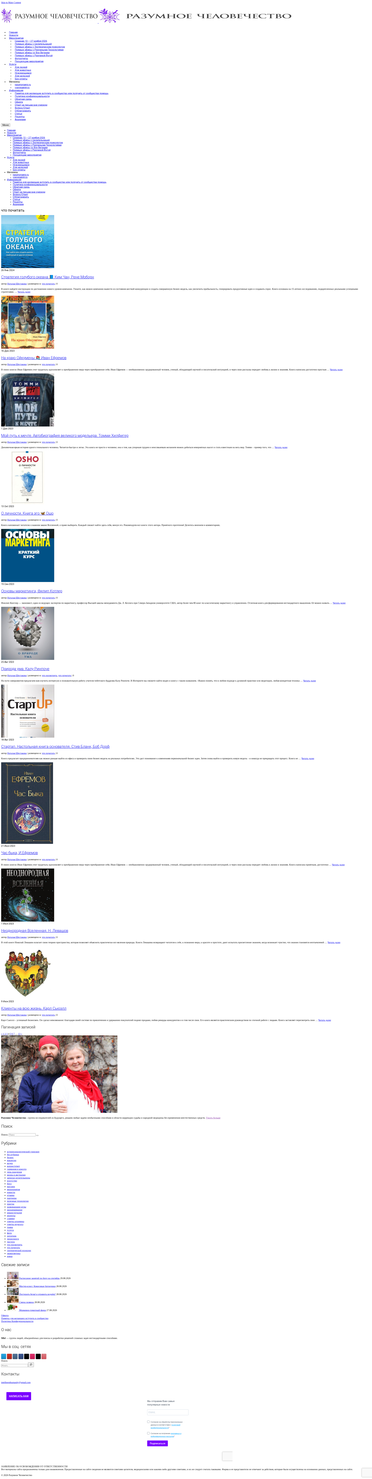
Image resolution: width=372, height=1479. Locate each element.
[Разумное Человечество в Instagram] (32, 1356)
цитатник (11, 1236)
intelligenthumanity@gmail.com (16, 1382)
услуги (10, 1230)
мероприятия (13, 1189)
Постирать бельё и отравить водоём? (37, 1294)
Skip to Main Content (11, 2)
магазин (11, 1186)
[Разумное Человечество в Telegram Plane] (3, 1356)
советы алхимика (15, 1221)
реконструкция (14, 1212)
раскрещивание (14, 1210)
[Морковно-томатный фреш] (13, 1310)
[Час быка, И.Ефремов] (27, 843)
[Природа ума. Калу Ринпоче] (27, 659)
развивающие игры (16, 1207)
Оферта (5, 1315)
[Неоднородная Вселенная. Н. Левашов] (27, 921)
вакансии (11, 1160)
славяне (11, 1218)
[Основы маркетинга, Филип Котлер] (27, 581)
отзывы (10, 1195)
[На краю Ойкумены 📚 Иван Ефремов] (27, 348)
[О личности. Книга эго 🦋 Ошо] (27, 503)
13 (19, 1034)
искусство (12, 1181)
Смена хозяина (26, 1302)
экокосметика (13, 1253)
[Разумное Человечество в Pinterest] (43, 1356)
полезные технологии (18, 1201)
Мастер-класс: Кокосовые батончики (37, 1286)
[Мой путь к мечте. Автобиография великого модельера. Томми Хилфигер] (27, 425)
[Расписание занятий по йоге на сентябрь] (13, 1278)
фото (9, 1233)
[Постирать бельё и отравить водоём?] (13, 1294)
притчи (10, 1204)
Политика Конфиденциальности (17, 1321)
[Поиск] (31, 1364)
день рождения (14, 1172)
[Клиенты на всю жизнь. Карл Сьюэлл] (27, 998)
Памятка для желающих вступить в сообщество (24, 1318)
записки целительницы (18, 1178)
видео (10, 1163)
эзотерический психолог (19, 1250)
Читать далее (24, 292)
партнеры (12, 1198)
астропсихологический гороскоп (23, 1151)
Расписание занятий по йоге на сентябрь (39, 1278)
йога (9, 1183)
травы (10, 1227)
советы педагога (15, 1224)
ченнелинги (13, 1239)
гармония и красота (16, 1169)
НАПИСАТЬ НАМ (18, 1396)
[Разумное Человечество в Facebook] (20, 1356)
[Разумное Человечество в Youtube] (9, 1356)
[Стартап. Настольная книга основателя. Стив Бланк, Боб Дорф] (27, 737)
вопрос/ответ (13, 1166)
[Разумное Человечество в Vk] (15, 1356)
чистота (11, 1242)
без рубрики (13, 1154)
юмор (9, 1256)
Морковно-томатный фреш (32, 1310)
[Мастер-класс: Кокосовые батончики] (13, 1286)
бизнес (10, 1157)
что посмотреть (49, 675)
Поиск (4, 1361)
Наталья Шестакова (17, 283)
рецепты (11, 1215)
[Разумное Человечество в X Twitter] (38, 1356)
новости (11, 1192)
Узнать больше (213, 1118)
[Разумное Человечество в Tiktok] (26, 1356)
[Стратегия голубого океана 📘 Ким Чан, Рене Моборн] (27, 267)
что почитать (48, 283)
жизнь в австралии (16, 1175)
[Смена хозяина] (13, 1302)
